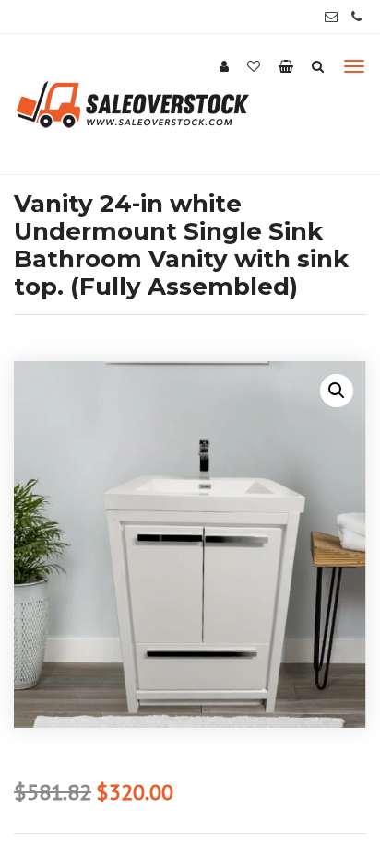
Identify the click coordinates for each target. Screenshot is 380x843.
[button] (336, 390)
